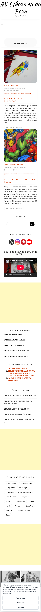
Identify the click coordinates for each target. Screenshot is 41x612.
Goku (8, 501)
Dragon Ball (26, 497)
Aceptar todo (20, 598)
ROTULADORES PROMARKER (16, 356)
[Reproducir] (7, 275)
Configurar (20, 607)
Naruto (8, 506)
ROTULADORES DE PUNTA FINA (16, 351)
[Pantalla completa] (34, 275)
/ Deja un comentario (19, 88)
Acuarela (6, 85)
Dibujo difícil (10, 488)
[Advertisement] (20, 302)
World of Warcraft (24, 510)
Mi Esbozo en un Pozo (20, 7)
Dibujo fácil (17, 93)
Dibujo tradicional (26, 93)
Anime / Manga (11, 483)
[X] (11, 242)
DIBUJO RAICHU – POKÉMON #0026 (17, 409)
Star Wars (29, 506)
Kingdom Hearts (19, 501)
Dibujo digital (23, 488)
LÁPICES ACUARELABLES (14, 340)
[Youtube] (29, 242)
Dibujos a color (14, 85)
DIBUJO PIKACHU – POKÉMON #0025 (18, 414)
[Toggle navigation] (2, 25)
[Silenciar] (31, 275)
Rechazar (20, 603)
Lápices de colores (18, 164)
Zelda (8, 515)
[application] (20, 267)
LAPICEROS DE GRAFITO (14, 345)
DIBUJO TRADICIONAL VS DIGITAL (21, 371)
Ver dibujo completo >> (14, 127)
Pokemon (18, 506)
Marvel (6, 175)
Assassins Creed (27, 483)
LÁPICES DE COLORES (13, 334)
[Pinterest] (23, 242)
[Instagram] (17, 242)
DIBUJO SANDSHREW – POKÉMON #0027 (20, 396)
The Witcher (10, 510)
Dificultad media (29, 173)
